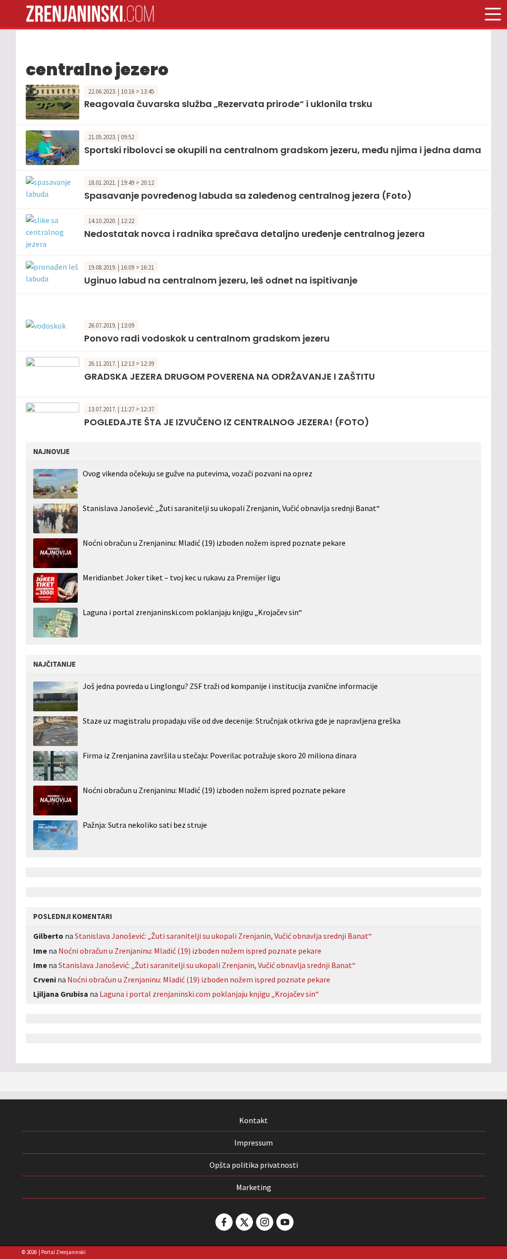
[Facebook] (223, 1222)
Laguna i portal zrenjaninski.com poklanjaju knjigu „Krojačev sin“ (192, 612)
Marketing (253, 1187)
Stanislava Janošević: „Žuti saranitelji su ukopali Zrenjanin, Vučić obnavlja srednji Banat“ (231, 508)
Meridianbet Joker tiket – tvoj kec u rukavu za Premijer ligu (181, 577)
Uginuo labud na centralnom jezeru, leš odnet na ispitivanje (220, 280)
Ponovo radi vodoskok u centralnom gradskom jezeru (207, 338)
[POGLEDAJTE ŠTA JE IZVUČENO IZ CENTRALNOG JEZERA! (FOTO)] (52, 419)
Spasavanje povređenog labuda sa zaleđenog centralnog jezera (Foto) (248, 195)
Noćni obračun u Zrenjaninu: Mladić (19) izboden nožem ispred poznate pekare (214, 543)
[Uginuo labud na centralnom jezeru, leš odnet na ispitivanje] (52, 272)
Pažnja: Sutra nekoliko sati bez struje (145, 825)
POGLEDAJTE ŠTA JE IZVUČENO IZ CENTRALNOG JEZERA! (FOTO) (226, 422)
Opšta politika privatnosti (253, 1165)
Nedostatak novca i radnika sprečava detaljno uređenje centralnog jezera (254, 234)
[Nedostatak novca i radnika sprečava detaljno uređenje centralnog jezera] (52, 231)
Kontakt (253, 1120)
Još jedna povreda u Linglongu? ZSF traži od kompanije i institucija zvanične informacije (230, 686)
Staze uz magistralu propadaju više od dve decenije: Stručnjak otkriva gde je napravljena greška (242, 721)
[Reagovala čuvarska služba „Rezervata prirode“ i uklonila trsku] (52, 101)
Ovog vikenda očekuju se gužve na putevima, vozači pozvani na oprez (197, 473)
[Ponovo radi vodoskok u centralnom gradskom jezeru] (46, 325)
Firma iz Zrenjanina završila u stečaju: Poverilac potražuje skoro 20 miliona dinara (219, 755)
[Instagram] (263, 1222)
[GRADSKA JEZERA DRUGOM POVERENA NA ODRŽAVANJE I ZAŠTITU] (52, 373)
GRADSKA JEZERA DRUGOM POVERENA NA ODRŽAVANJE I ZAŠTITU (229, 376)
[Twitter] (243, 1222)
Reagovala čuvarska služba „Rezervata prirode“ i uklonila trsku (228, 104)
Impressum (253, 1142)
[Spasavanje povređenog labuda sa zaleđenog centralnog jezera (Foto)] (52, 187)
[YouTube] (284, 1222)
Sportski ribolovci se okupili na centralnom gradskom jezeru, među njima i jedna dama (282, 150)
